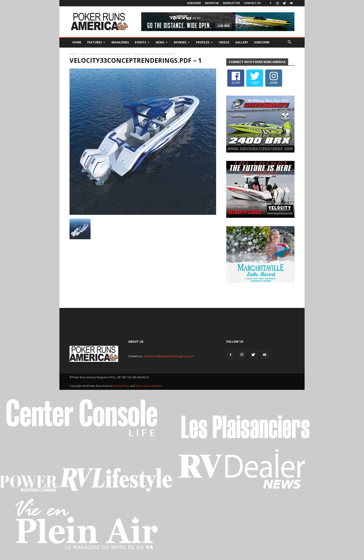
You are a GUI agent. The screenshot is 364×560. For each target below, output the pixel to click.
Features (94, 42)
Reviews (180, 42)
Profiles (202, 42)
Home (76, 42)
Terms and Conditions (148, 387)
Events (140, 42)
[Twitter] (284, 3)
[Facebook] (270, 3)
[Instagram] (277, 3)
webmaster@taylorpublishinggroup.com (168, 357)
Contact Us (252, 3)
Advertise (212, 3)
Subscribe (194, 3)
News (160, 42)
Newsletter (231, 3)
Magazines (120, 42)
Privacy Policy (122, 387)
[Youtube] (291, 3)
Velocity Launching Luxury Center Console (105, 54)
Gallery (241, 42)
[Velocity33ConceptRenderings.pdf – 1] (143, 213)
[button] (289, 42)
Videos (224, 42)
